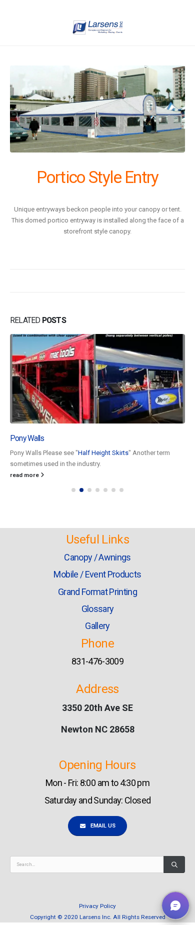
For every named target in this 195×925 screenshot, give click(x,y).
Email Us (102, 825)
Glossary (98, 609)
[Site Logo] (97, 27)
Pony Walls (27, 438)
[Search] (174, 864)
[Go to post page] (97, 379)
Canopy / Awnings (97, 557)
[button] (74, 490)
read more (25, 475)
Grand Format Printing (97, 591)
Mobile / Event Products (97, 574)
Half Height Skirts (103, 452)
